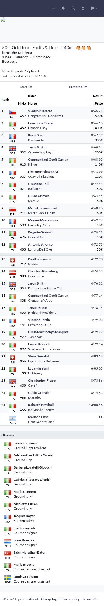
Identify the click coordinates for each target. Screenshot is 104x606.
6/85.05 (97, 368)
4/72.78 (97, 244)
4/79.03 (97, 320)
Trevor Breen (37, 307)
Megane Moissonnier (43, 171)
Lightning (35, 373)
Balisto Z (34, 189)
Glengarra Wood (40, 300)
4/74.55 (97, 271)
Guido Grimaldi (39, 196)
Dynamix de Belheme (43, 361)
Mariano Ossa (38, 417)
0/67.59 (97, 135)
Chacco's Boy (37, 128)
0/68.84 (97, 147)
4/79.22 (97, 332)
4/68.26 (97, 208)
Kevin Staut (36, 135)
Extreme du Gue (39, 325)
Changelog (49, 599)
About (33, 599)
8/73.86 (97, 380)
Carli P (32, 385)
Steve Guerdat (38, 356)
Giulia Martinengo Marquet (48, 332)
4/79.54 (97, 344)
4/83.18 (97, 356)
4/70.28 (97, 232)
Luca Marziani (38, 368)
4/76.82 (97, 283)
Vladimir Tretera (40, 111)
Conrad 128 (36, 237)
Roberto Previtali (41, 405)
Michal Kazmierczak (43, 208)
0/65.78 (97, 111)
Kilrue (32, 164)
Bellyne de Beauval (41, 410)
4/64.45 (97, 196)
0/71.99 (97, 171)
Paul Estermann (39, 259)
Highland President (42, 312)
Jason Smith (36, 147)
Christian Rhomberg (43, 271)
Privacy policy (69, 599)
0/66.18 (97, 123)
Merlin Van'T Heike (41, 213)
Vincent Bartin (39, 320)
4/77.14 (97, 295)
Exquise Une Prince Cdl (45, 288)
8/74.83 (97, 392)
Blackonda (36, 140)
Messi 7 (33, 201)
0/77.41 (97, 184)
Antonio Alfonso (40, 244)
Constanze (36, 276)
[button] (94, 8)
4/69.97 (97, 220)
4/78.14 (97, 307)
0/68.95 (97, 159)
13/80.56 (96, 405)
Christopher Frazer (42, 380)
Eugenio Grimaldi (40, 232)
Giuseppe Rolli (38, 184)
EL (101, 417)
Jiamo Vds (35, 337)
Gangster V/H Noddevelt (45, 116)
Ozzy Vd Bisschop (41, 176)
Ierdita (33, 264)
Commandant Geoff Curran (48, 159)
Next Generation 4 (41, 422)
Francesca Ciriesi (40, 123)
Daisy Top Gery (39, 225)
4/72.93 (97, 259)
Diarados (34, 397)
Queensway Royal (41, 152)
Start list (26, 87)
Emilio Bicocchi (39, 344)
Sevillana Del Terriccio (44, 349)
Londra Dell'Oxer (40, 249)
